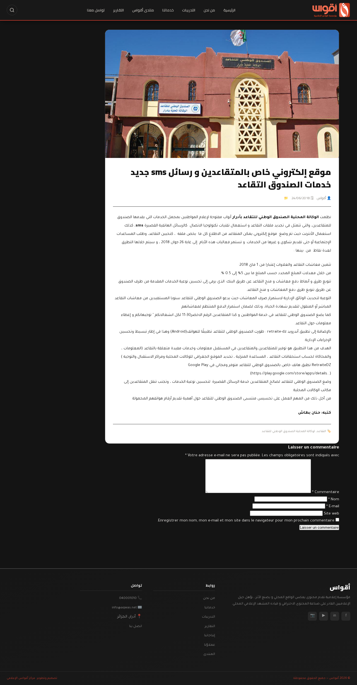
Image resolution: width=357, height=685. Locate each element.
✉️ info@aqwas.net (127, 608)
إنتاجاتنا (209, 636)
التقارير (118, 10)
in (334, 616)
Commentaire (325, 492)
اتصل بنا (135, 626)
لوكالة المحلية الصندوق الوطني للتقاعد (288, 431)
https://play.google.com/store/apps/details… (291, 374)
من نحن (209, 10)
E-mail (332, 506)
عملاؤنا (209, 645)
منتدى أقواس (143, 10)
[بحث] (12, 10)
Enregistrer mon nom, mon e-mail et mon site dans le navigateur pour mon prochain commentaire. (245, 521)
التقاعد (321, 431)
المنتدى (209, 654)
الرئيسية (229, 10)
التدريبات (188, 10)
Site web (331, 514)
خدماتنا (168, 10)
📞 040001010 (130, 598)
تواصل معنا (96, 10)
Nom (333, 500)
